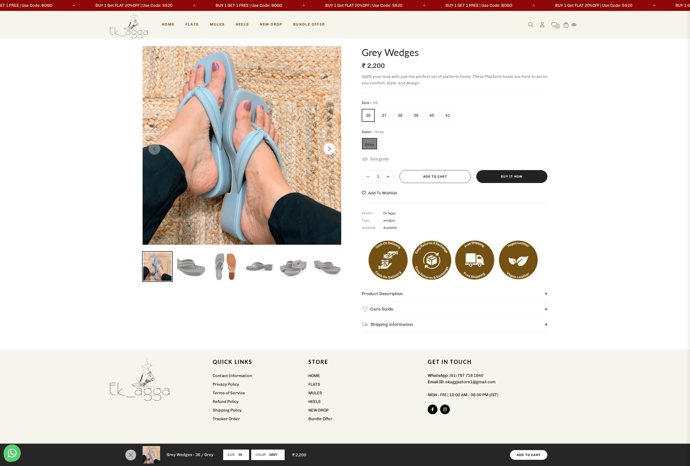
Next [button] (329, 149)
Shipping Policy (227, 410)
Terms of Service (229, 393)
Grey (369, 144)
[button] (531, 25)
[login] (542, 25)
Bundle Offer (320, 418)
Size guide (379, 158)
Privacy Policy (226, 384)
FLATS (314, 384)
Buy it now (512, 176)
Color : (373, 132)
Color (261, 455)
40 (431, 115)
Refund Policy (226, 401)
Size (231, 455)
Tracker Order (226, 418)
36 (368, 115)
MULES (315, 393)
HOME (314, 375)
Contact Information (232, 375)
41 (447, 115)
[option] (242, 145)
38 (400, 115)
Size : (370, 103)
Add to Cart (529, 455)
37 (384, 115)
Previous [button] (154, 149)
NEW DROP (318, 410)
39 (415, 115)
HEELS (314, 401)
